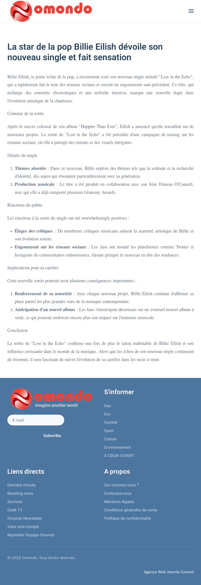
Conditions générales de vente (130, 510)
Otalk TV (14, 510)
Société (110, 422)
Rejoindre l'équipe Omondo (31, 535)
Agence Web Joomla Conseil (169, 571)
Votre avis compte (23, 527)
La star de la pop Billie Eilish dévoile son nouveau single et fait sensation (85, 52)
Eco (107, 414)
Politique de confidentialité (127, 518)
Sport (108, 431)
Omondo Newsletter (24, 518)
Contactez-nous (117, 493)
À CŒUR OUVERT (119, 456)
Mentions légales (119, 502)
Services (14, 502)
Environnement (117, 447)
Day (107, 406)
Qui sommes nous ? (121, 485)
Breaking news (20, 493)
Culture (110, 439)
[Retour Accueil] (50, 11)
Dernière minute (21, 485)
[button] (191, 11)
